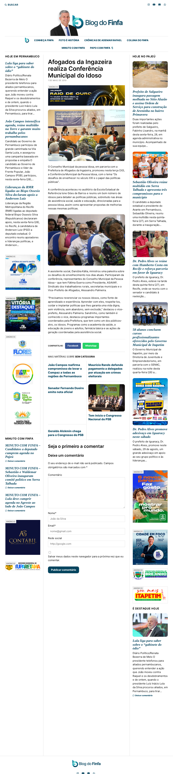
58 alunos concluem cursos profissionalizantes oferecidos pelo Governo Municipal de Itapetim (150, 337)
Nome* (52, 513)
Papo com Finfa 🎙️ (102, 47)
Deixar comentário (16, 461)
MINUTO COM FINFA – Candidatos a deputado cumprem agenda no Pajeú (22, 451)
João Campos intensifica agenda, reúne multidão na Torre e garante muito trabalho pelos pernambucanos (22, 128)
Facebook (73, 345)
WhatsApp (90, 345)
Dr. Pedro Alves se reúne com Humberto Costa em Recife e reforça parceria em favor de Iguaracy (150, 266)
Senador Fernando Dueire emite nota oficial (66, 390)
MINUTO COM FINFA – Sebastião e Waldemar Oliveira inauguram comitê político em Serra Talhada (22, 475)
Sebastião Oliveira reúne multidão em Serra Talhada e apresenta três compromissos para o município (150, 189)
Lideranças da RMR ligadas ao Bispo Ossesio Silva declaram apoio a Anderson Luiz (22, 192)
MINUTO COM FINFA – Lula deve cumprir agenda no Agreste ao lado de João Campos (22, 500)
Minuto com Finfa (73, 47)
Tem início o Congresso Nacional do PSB (104, 417)
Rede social (55, 538)
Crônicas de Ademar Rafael (103, 40)
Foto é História (69, 40)
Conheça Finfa (44, 40)
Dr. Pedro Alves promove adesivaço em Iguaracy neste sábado (150, 433)
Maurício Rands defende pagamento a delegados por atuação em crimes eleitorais (105, 370)
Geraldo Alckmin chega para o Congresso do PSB (65, 433)
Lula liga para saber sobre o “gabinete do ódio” (19, 67)
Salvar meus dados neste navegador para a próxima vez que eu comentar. (85, 558)
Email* (52, 525)
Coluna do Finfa (138, 40)
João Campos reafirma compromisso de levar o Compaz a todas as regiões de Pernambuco (65, 370)
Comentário (55, 474)
